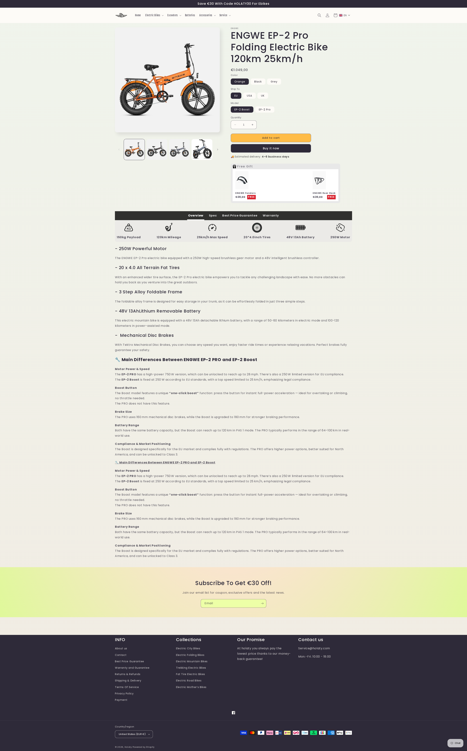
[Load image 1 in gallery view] (134, 149)
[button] (154, 15)
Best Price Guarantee (129, 661)
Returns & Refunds (127, 674)
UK (263, 95)
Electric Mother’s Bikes (191, 687)
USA (249, 95)
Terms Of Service (127, 687)
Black (258, 81)
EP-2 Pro (265, 109)
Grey (274, 81)
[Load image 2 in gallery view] (156, 149)
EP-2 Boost (242, 109)
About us (121, 648)
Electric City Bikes (188, 648)
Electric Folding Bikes (190, 655)
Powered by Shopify (144, 747)
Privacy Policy (124, 693)
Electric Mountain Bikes (192, 661)
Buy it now (271, 148)
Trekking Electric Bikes (191, 668)
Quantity (236, 117)
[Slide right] (218, 149)
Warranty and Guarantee (132, 668)
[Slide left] (119, 149)
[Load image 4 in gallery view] (202, 149)
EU (236, 95)
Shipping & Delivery (128, 680)
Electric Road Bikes (188, 680)
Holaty (128, 747)
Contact (120, 655)
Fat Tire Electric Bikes (190, 674)
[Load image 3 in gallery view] (179, 149)
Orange (239, 81)
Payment (121, 700)
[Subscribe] (262, 603)
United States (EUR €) (132, 734)
